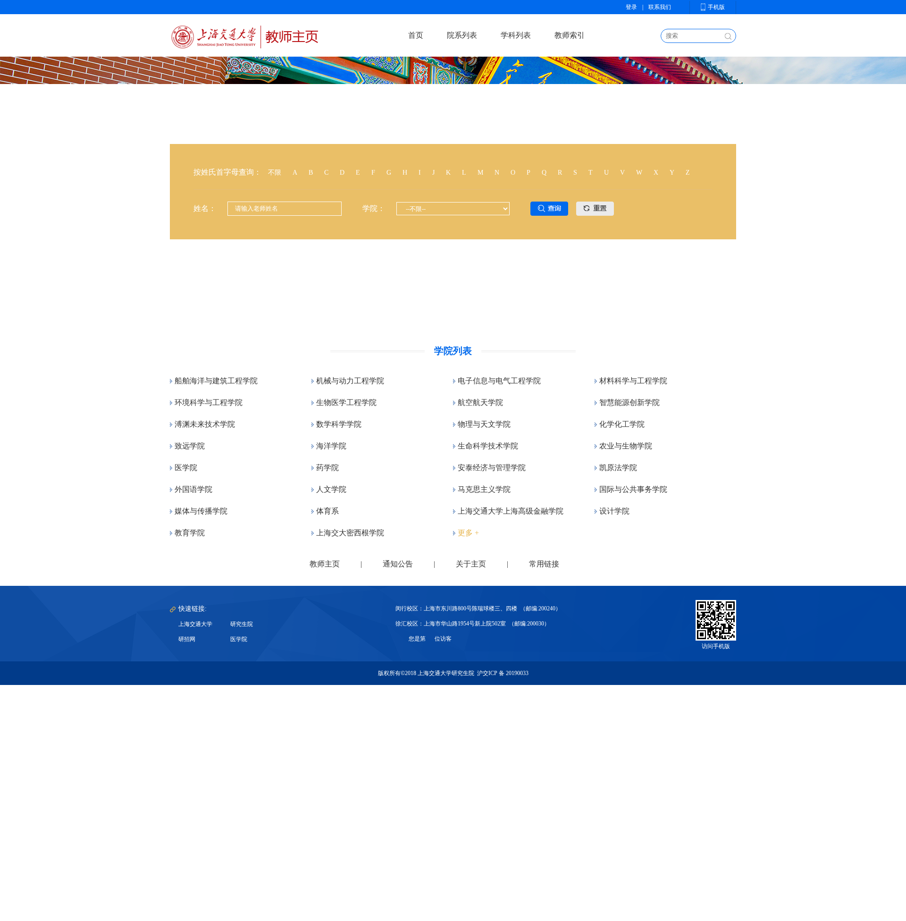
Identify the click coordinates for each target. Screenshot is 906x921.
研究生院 (241, 624)
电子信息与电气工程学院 (499, 381)
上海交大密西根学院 (350, 533)
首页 (415, 35)
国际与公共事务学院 (633, 489)
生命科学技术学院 (488, 446)
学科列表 (516, 35)
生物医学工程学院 (346, 402)
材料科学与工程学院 (633, 381)
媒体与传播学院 (201, 511)
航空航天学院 (480, 402)
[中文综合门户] (244, 35)
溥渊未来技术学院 (205, 424)
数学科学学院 (338, 424)
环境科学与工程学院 (209, 402)
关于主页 (471, 564)
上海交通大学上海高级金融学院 (510, 511)
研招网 (186, 639)
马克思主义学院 (484, 489)
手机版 (716, 7)
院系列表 (462, 35)
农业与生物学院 (625, 446)
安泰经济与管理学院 (492, 468)
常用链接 (544, 564)
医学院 (186, 468)
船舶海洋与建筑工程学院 (216, 381)
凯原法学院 (618, 468)
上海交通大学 (195, 624)
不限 (274, 172)
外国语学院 (193, 489)
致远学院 (190, 446)
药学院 (327, 468)
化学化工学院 (622, 424)
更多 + (468, 533)
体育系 (327, 511)
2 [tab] (460, 299)
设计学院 (614, 511)
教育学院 (190, 533)
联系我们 (659, 7)
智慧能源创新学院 (629, 402)
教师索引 (569, 35)
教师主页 (325, 564)
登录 (631, 7)
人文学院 (331, 489)
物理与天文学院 (484, 424)
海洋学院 (331, 446)
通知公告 (398, 564)
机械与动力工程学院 (350, 381)
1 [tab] (446, 299)
